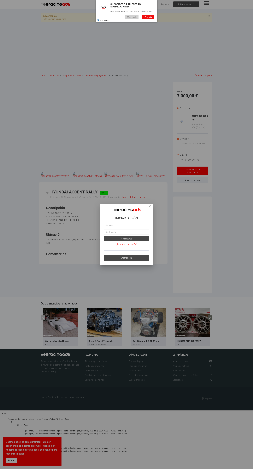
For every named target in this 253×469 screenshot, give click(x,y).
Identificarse (126, 239)
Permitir (148, 17)
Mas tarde (132, 17)
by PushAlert (104, 20)
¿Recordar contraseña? (126, 244)
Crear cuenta (126, 258)
